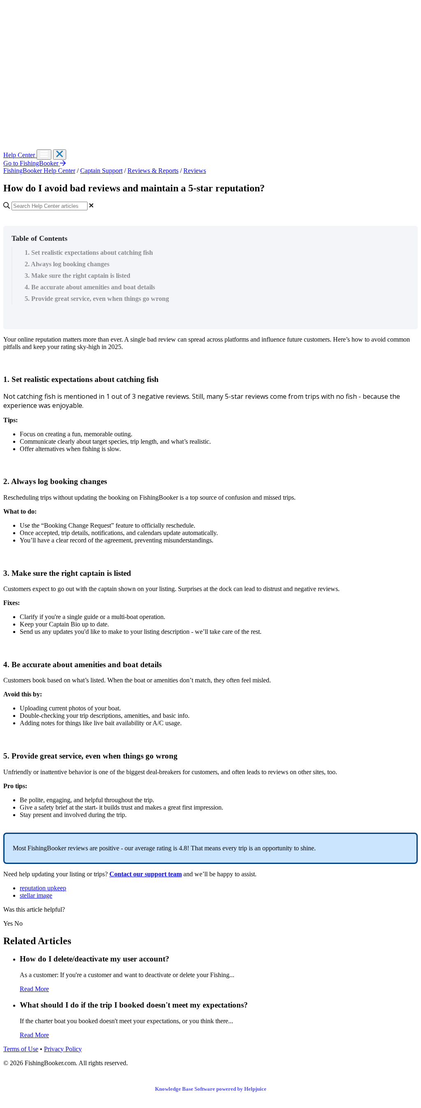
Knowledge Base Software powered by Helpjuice (210, 1089)
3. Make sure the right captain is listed (77, 275)
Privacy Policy (63, 1048)
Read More (34, 988)
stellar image (36, 895)
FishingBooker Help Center (39, 170)
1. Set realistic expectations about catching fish (89, 252)
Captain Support (101, 170)
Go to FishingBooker (31, 163)
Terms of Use (20, 1048)
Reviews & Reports (152, 170)
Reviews (194, 170)
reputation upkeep (43, 888)
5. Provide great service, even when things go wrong (97, 298)
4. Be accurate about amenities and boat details (90, 287)
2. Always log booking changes (67, 264)
